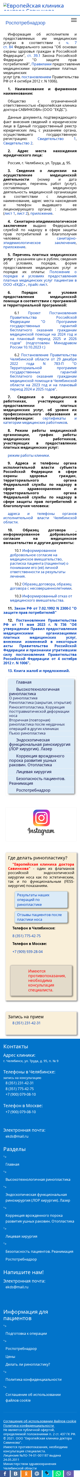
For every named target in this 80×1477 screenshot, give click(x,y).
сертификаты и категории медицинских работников (40, 420)
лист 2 (22, 213)
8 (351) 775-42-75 (26, 935)
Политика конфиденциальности (34, 1379)
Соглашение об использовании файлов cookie (33, 1397)
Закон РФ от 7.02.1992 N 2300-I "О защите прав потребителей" (40, 610)
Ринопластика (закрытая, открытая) (40, 702)
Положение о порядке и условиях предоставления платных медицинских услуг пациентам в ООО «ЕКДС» (40, 278)
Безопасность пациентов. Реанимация (37, 781)
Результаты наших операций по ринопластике (33, 900)
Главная (24, 682)
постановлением (36, 76)
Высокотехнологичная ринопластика (34, 691)
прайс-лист (37, 284)
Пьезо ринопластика (27, 733)
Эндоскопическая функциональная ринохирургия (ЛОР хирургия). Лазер (39, 744)
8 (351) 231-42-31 (26, 1023)
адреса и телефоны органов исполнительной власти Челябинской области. (40, 517)
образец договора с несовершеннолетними (40, 586)
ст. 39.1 (33, 55)
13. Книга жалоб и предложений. (39, 670)
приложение (41, 213)
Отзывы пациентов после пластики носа (39, 917)
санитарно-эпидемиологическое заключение (40, 240)
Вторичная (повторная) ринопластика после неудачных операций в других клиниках (37, 724)
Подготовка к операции (26, 1333)
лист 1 (9, 213)
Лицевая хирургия (34, 771)
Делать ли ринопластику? (28, 1364)
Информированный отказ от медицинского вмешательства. (41, 598)
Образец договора (38, 584)
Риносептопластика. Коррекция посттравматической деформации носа (39, 711)
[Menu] (74, 20)
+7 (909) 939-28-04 (27, 951)
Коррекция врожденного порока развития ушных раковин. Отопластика (36, 760)
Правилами (42, 64)
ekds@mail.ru (17, 1136)
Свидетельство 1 (57, 138)
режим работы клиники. (29, 455)
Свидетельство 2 (17, 143)
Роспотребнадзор (33, 790)
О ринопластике (23, 698)
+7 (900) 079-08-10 (21, 1094)
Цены (10, 1356)
